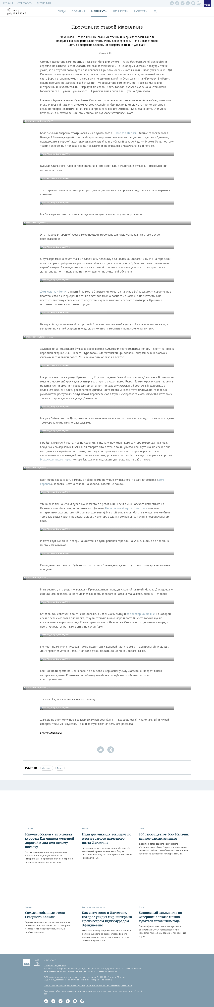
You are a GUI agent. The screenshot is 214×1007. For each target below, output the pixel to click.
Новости (140, 11)
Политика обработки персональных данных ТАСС (109, 985)
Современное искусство (93, 907)
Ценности (120, 11)
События (78, 11)
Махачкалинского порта (56, 459)
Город (60, 768)
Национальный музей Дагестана (126, 508)
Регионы (8, 3)
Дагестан (46, 768)
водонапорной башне (141, 614)
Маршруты (99, 11)
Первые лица (44, 3)
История (29, 828)
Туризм (85, 828)
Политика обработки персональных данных (64, 985)
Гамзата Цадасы (126, 133)
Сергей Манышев (51, 733)
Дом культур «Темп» (53, 291)
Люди (62, 11)
